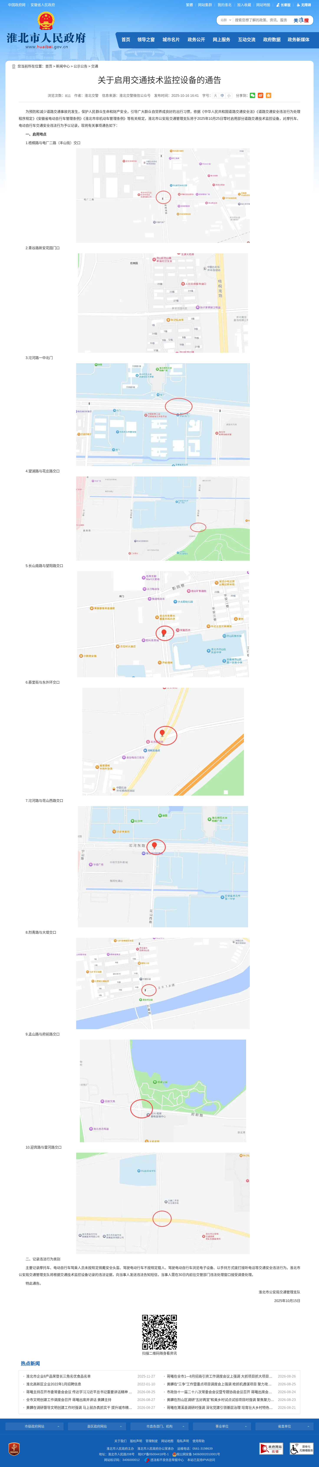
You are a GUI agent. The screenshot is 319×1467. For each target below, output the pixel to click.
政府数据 (272, 39)
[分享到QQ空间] (268, 95)
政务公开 (196, 39)
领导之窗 (146, 39)
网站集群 (205, 5)
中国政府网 (16, 5)
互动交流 (246, 39)
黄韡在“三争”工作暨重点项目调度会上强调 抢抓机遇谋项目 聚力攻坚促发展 (220, 1384)
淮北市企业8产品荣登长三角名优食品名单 (58, 1376)
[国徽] (46, 20)
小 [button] (229, 95)
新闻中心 (63, 66)
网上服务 (221, 39)
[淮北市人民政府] (46, 40)
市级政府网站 (34, 1426)
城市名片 (171, 39)
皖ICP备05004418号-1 (153, 1454)
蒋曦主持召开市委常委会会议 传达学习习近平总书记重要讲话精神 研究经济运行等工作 (79, 1392)
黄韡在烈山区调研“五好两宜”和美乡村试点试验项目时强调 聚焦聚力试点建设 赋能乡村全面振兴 (220, 1400)
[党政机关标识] (14, 1449)
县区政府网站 (97, 1426)
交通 (94, 66)
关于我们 (120, 1441)
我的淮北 (225, 5)
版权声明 (136, 1441)
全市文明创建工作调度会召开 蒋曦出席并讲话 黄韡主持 (68, 1400)
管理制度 (152, 1441)
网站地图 (263, 5)
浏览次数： (59, 96)
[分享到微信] (252, 95)
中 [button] (222, 95)
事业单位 (222, 1426)
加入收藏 (244, 5)
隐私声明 (183, 1441)
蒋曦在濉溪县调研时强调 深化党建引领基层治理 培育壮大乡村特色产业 (220, 1407)
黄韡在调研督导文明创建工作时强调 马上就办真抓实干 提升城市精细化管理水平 (79, 1407)
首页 (126, 39)
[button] (283, 5)
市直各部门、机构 (159, 1426)
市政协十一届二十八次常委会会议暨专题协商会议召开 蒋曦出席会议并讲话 (220, 1392)
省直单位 (284, 1426)
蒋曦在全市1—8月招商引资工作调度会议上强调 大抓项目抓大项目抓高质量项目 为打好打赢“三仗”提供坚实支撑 (220, 1376)
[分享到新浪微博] (260, 95)
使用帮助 (198, 1441)
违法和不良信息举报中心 (167, 1460)
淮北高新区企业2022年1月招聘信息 (53, 1384)
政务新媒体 (298, 39)
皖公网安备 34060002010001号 (198, 1454)
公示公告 (80, 66)
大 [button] (215, 95)
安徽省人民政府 (43, 5)
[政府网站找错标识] (271, 1449)
